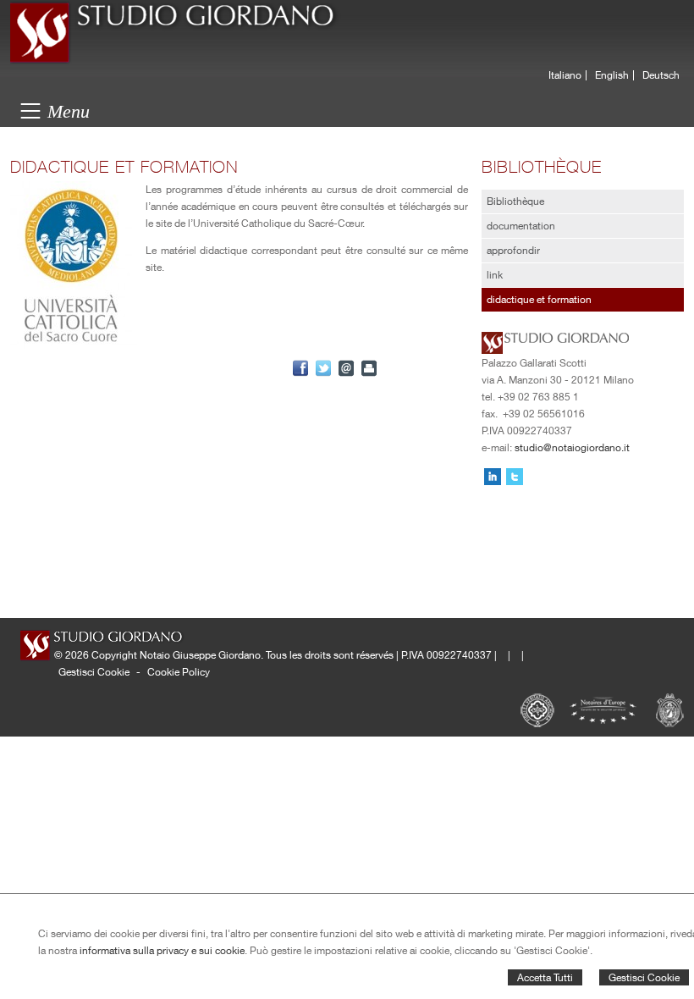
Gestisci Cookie (644, 977)
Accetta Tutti (545, 977)
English (612, 75)
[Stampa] (369, 368)
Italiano (564, 75)
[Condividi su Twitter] (323, 368)
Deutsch (661, 75)
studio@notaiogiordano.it (572, 447)
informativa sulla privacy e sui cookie (162, 950)
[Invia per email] (346, 368)
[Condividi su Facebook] (300, 368)
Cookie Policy (178, 671)
